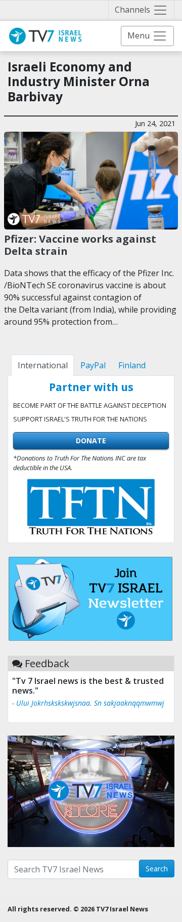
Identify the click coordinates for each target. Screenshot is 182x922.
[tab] (42, 365)
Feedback (47, 663)
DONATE (91, 440)
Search (157, 868)
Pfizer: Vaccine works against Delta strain (80, 245)
